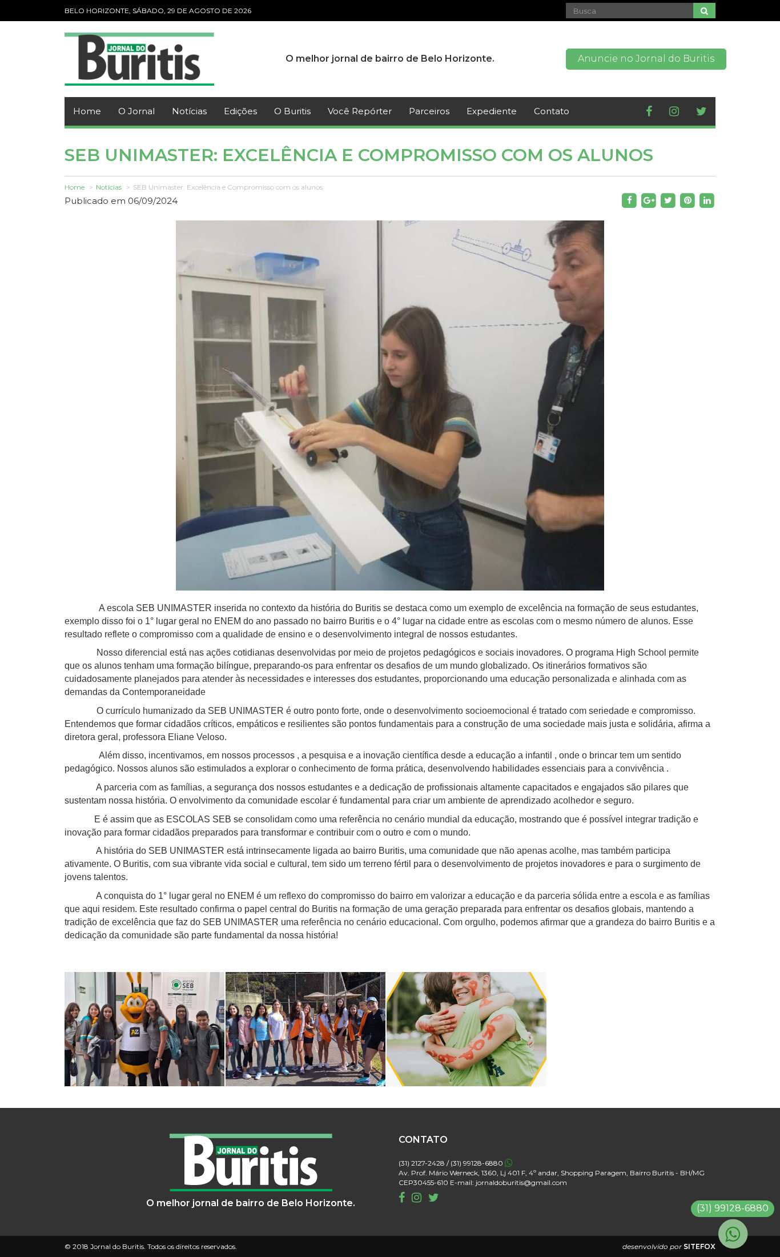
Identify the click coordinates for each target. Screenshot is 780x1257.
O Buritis (292, 111)
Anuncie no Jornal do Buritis (646, 58)
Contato (551, 111)
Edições (240, 111)
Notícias (189, 111)
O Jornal (136, 111)
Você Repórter (360, 111)
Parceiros (429, 111)
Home (87, 111)
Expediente (492, 111)
